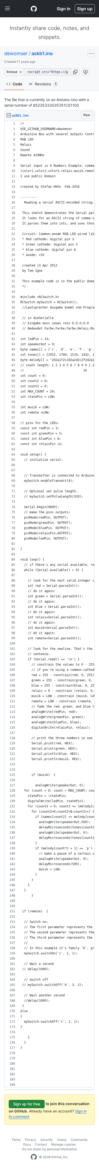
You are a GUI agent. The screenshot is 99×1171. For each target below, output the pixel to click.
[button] (75, 72)
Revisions (45, 84)
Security (46, 1140)
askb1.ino (42, 53)
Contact (41, 1144)
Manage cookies (63, 1144)
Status (62, 1140)
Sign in (63, 8)
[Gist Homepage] (34, 9)
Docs (27, 1144)
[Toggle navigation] (7, 8)
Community (79, 1140)
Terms (16, 1140)
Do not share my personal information (49, 1149)
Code (17, 84)
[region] (49, 604)
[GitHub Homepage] (34, 1157)
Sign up (84, 8)
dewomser (16, 53)
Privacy (30, 1140)
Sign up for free (26, 1104)
